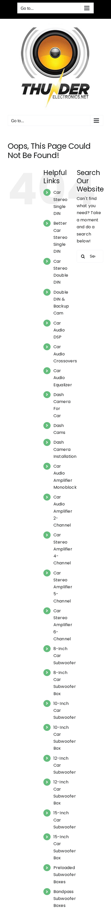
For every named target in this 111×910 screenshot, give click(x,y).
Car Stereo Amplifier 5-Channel (62, 587)
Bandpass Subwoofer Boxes (64, 898)
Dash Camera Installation (65, 449)
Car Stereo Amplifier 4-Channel (62, 549)
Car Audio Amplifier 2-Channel (62, 511)
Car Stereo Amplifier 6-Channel (62, 625)
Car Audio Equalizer (62, 378)
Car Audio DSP (59, 330)
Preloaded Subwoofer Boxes (64, 875)
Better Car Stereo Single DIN (60, 237)
